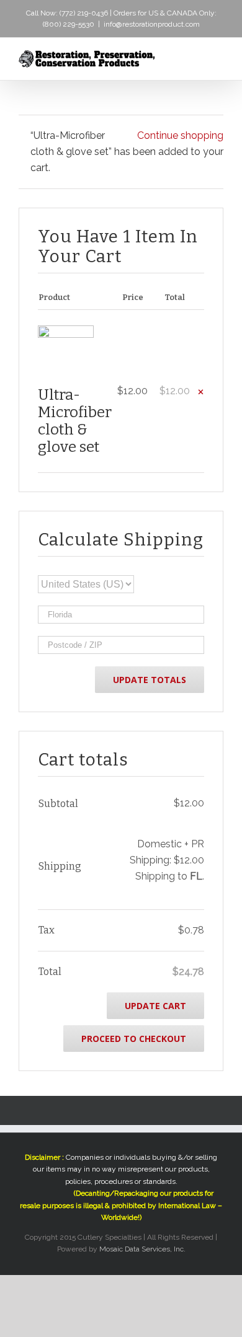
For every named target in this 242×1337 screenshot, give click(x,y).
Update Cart (155, 1006)
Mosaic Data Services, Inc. (142, 1249)
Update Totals (149, 680)
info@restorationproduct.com (152, 24)
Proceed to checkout (133, 1038)
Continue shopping (180, 135)
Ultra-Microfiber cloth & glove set (75, 421)
